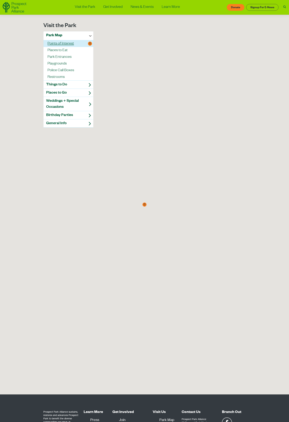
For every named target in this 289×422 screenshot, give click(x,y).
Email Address (90, 110)
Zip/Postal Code (91, 126)
